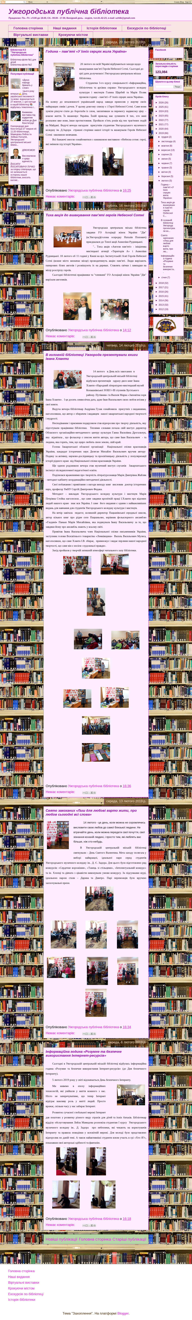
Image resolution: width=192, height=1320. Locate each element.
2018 (161, 283)
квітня (164, 172)
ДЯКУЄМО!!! (28, 150)
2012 (161, 309)
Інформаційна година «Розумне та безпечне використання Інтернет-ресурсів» (84, 1053)
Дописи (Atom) (109, 1254)
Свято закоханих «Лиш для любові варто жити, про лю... (167, 243)
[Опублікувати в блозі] (86, 197)
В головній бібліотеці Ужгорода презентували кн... (168, 225)
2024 (161, 111)
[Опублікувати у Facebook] (92, 197)
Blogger (123, 1313)
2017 (161, 287)
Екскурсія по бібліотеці (146, 28)
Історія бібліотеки (102, 28)
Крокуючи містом (73, 35)
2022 (161, 120)
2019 (161, 133)
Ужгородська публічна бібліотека (68, 11)
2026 (161, 102)
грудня (165, 137)
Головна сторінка (28, 28)
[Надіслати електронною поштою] (84, 197)
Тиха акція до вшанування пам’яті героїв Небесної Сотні (95, 215)
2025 (161, 107)
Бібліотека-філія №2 (21, 65)
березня (165, 176)
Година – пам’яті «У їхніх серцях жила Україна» (86, 51)
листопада (167, 141)
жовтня (165, 146)
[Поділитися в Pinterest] (94, 197)
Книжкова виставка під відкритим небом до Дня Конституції (29, 117)
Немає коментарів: (61, 196)
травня (165, 167)
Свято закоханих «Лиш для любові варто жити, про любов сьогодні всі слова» (91, 812)
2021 (161, 124)
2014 (161, 300)
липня (164, 159)
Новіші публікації (61, 1239)
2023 (161, 116)
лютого (165, 180)
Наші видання (64, 28)
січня (164, 277)
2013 (161, 305)
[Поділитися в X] (89, 197)
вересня (166, 150)
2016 (161, 292)
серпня (165, 154)
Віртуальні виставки (30, 35)
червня (165, 163)
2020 (161, 129)
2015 (161, 296)
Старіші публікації (129, 1239)
